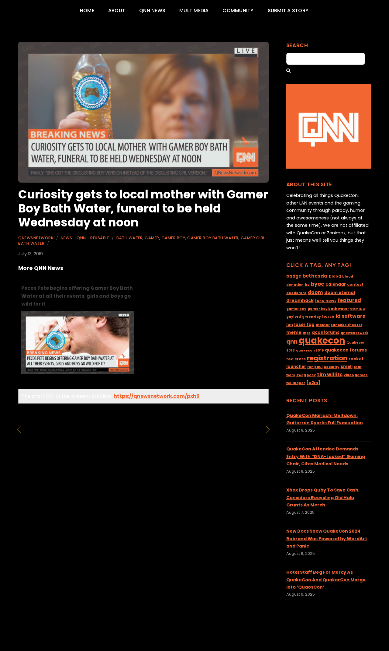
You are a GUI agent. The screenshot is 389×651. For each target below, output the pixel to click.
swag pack (306, 375)
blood (335, 276)
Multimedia (193, 10)
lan (289, 324)
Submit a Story (288, 10)
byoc (317, 284)
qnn (292, 341)
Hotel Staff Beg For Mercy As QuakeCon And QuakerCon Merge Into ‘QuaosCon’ (326, 579)
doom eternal (339, 293)
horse (328, 316)
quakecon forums (346, 350)
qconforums (325, 332)
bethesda (315, 275)
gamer (152, 237)
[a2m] (313, 383)
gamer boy (173, 237)
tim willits (330, 374)
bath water (129, 237)
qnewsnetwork (354, 333)
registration (327, 358)
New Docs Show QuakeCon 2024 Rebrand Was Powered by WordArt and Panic (326, 538)
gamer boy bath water (212, 237)
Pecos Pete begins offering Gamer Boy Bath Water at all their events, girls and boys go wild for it (77, 296)
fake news (325, 300)
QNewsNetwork (35, 237)
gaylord (293, 316)
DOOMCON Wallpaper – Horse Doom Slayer (74, 434)
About (116, 10)
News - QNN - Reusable (85, 237)
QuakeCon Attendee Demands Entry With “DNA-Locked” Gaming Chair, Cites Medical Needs (325, 456)
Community (237, 10)
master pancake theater (339, 325)
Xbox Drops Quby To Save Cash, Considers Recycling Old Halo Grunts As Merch (323, 497)
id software (350, 316)
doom (315, 292)
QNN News (152, 10)
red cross (296, 359)
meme (293, 332)
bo (307, 284)
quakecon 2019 (310, 350)
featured (349, 300)
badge (293, 276)
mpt (307, 333)
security (331, 367)
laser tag (304, 324)
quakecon (322, 340)
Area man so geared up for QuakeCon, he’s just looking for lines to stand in (204, 438)
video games (356, 375)
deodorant (296, 293)
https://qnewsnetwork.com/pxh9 (157, 396)
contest (355, 284)
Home (87, 10)
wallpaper (295, 383)
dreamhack (300, 300)
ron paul (315, 367)
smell (347, 366)
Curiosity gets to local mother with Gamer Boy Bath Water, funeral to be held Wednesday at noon (143, 208)
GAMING (357, 308)
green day (311, 316)
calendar (335, 284)
